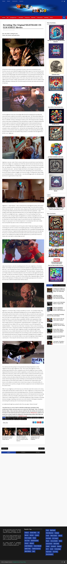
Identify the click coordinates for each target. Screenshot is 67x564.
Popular (49, 285)
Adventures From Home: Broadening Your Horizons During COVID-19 (55, 297)
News (13, 20)
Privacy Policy (23, 562)
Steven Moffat (54, 541)
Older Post (41, 448)
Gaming (46, 17)
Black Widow (28, 551)
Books (34, 538)
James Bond (49, 543)
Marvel (60, 535)
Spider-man (28, 548)
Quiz (33, 551)
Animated (53, 546)
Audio (51, 549)
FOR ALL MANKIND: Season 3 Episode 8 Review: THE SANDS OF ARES (56, 309)
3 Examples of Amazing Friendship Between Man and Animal (55, 315)
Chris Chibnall (37, 546)
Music (47, 541)
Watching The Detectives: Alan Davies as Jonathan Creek (56, 208)
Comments (14, 1)
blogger (38, 452)
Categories (13, 17)
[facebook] (62, 1)
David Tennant (34, 540)
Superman (48, 551)
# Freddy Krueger (27, 417)
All (7, 17)
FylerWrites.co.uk (23, 416)
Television (40, 17)
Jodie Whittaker (28, 546)
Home (3, 1)
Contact (21, 1)
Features (27, 17)
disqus (8, 452)
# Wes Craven (23, 419)
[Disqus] (23, 471)
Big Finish (52, 530)
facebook (23, 452)
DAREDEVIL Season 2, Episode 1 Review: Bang (59, 324)
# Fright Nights (34, 417)
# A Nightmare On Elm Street (11, 417)
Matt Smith (56, 543)
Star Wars (48, 538)
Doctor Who (19, 20)
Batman (32, 543)
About (8, 1)
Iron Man (55, 551)
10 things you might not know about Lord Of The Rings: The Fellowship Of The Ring (56, 290)
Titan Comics (54, 535)
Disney (26, 543)
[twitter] (64, 1)
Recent (56, 285)
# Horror (40, 417)
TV (38, 532)
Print (51, 17)
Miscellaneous (6, 20)
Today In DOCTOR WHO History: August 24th (59, 303)
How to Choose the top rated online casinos (58, 319)
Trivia (47, 535)
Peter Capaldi (28, 538)
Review (31, 535)
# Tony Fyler (17, 419)
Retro (60, 541)
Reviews (21, 17)
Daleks (47, 546)
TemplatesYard (15, 562)
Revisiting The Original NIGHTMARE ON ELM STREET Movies (7, 438)
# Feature (20, 417)
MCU (47, 549)
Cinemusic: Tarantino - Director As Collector (59, 342)
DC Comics (55, 538)
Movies (33, 17)
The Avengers (49, 554)
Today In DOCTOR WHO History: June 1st (59, 337)
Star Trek (27, 540)
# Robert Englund (9, 419)
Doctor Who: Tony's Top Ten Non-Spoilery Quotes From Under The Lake (55, 331)
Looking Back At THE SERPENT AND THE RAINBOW (35, 438)
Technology (57, 549)
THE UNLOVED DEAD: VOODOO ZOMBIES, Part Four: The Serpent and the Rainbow (22, 438)
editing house (33, 412)
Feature (27, 532)
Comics (37, 535)
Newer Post (4, 448)
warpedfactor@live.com (14, 545)
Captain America (36, 548)
